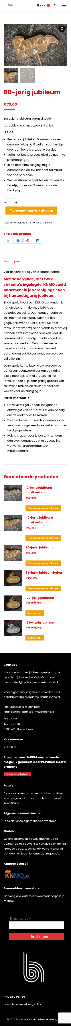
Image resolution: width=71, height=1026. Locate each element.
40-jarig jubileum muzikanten (39, 519)
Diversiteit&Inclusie (39, 844)
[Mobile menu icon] (63, 5)
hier (13, 821)
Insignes (22, 222)
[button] (62, 29)
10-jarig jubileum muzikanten (38, 490)
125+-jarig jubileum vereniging (40, 624)
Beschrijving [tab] (12, 261)
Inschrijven (39, 936)
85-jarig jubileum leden (43, 573)
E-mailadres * (20, 918)
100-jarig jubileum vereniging (39, 600)
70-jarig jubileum (39, 547)
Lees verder (34, 613)
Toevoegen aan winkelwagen (31, 210)
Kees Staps (11, 803)
